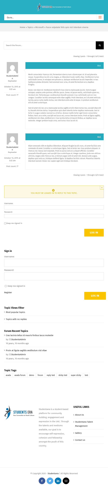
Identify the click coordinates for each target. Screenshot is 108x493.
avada (8, 375)
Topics (30, 27)
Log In (94, 232)
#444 (99, 66)
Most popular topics (15, 312)
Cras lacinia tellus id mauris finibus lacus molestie (29, 335)
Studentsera (53, 473)
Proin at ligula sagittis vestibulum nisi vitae (26, 350)
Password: (8, 212)
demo (31, 375)
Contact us (80, 440)
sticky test (62, 375)
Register (8, 292)
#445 (99, 137)
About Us (79, 415)
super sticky (76, 375)
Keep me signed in (14, 223)
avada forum (19, 375)
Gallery (78, 433)
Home (22, 27)
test (86, 375)
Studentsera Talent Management (84, 424)
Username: (8, 203)
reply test (51, 375)
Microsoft (39, 27)
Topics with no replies (16, 319)
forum (40, 375)
